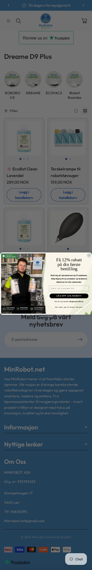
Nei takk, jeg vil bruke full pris (69, 307)
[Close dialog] (89, 255)
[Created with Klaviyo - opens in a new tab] (46, 316)
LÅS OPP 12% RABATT (69, 296)
